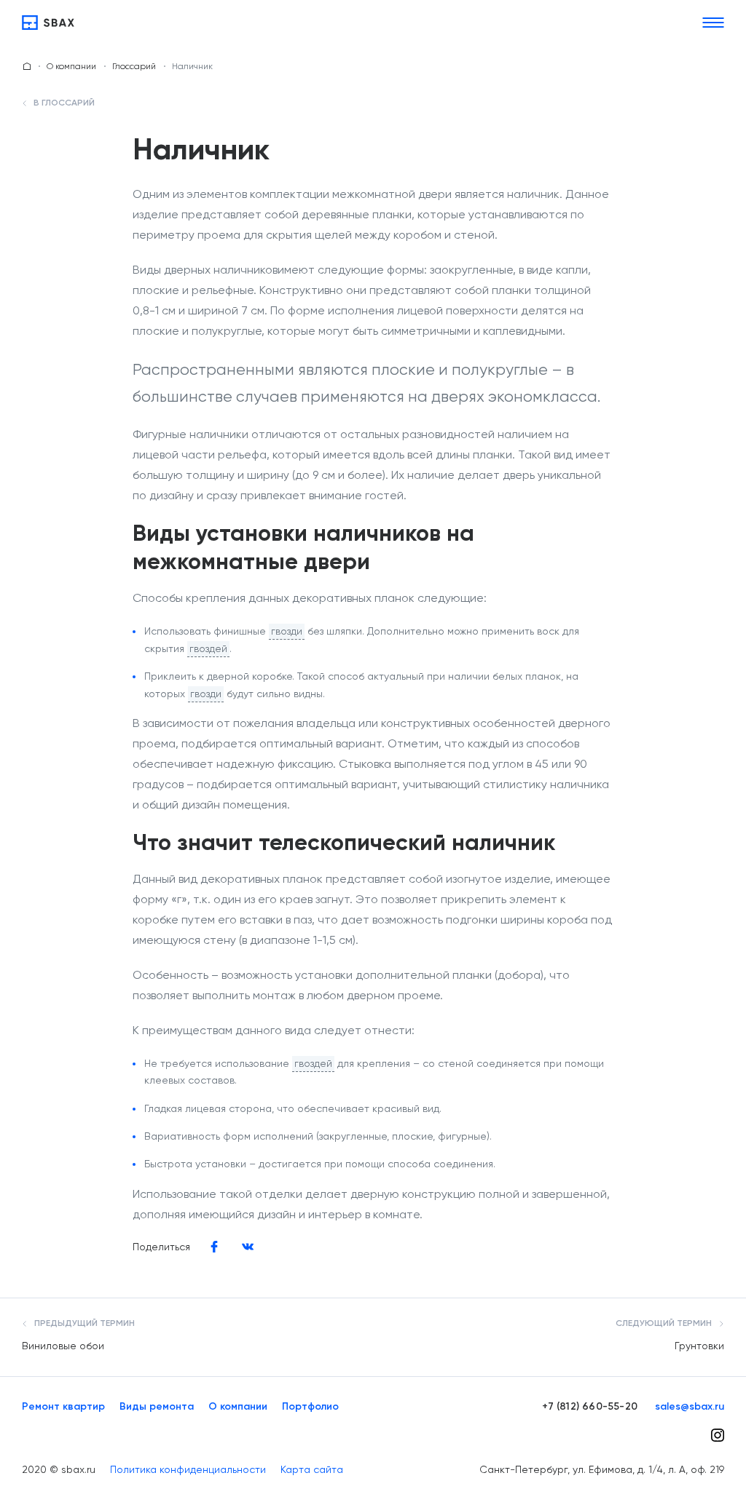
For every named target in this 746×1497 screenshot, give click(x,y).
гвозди (286, 631)
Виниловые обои (63, 1345)
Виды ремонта (156, 1407)
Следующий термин (665, 1323)
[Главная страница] (27, 66)
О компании (71, 66)
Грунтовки (699, 1345)
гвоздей (208, 648)
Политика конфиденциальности (188, 1469)
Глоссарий (134, 66)
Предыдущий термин (83, 1323)
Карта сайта (311, 1469)
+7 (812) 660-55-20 (589, 1407)
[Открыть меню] (713, 22)
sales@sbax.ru (689, 1407)
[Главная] (48, 22)
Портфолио (310, 1407)
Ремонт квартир (63, 1407)
